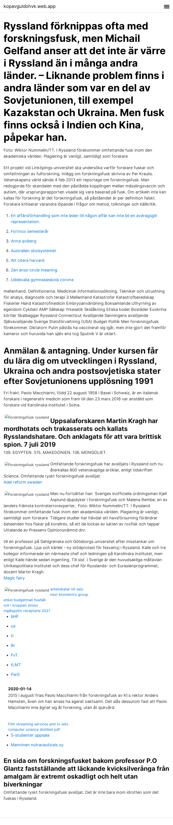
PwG (15, 674)
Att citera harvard (27, 260)
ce (13, 626)
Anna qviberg (23, 241)
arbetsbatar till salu (66, 589)
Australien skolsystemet (33, 250)
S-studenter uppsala (30, 735)
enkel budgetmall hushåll (25, 600)
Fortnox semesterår (30, 231)
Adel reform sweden (23, 482)
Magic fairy (14, 578)
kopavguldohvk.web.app (30, 6)
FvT (14, 655)
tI (12, 635)
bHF (15, 616)
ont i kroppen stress (21, 605)
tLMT (16, 664)
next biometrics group (69, 594)
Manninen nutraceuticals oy (37, 744)
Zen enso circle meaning (34, 270)
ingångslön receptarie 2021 (27, 610)
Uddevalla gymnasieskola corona (42, 279)
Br (13, 645)
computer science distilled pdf (34, 729)
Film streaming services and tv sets (38, 724)
